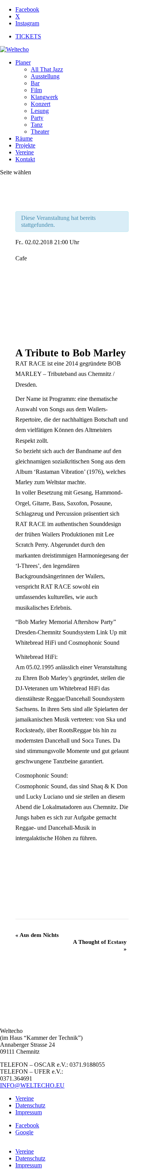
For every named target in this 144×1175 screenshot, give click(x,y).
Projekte (25, 145)
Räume (24, 138)
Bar (35, 83)
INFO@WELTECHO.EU (32, 1085)
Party (37, 117)
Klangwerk (44, 97)
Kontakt (25, 159)
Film (36, 90)
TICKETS (28, 36)
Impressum (28, 1112)
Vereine (24, 152)
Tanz (37, 124)
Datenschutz (30, 1105)
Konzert (40, 104)
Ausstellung (45, 76)
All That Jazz (47, 69)
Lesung (40, 111)
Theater (40, 131)
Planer (23, 62)
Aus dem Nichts (37, 935)
